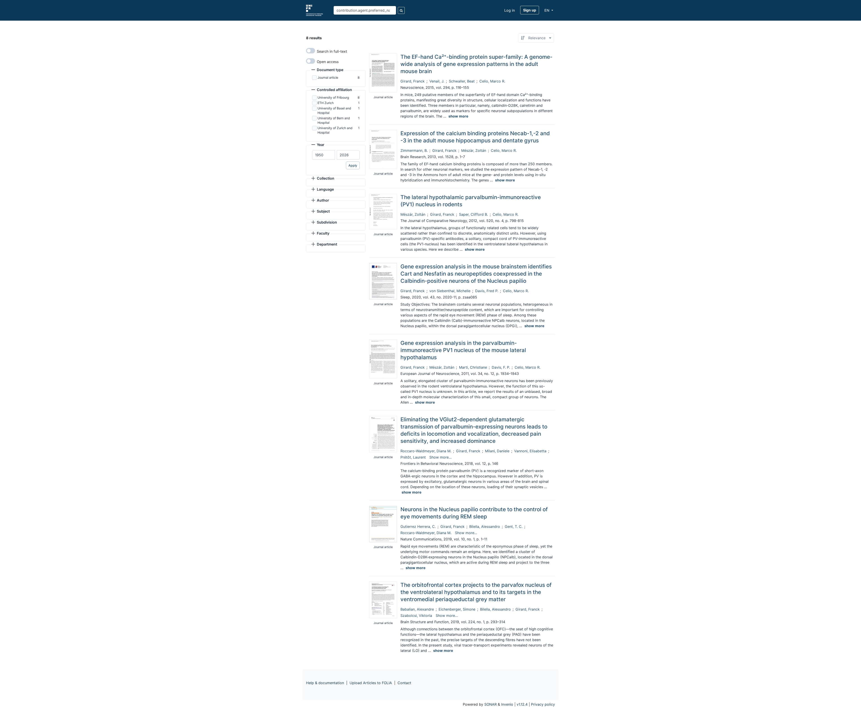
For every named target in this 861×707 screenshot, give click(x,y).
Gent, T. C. (513, 526)
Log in (509, 10)
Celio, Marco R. (492, 81)
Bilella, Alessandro (484, 526)
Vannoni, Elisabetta (530, 451)
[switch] (310, 50)
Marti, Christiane (473, 367)
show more (458, 116)
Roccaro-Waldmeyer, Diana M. (425, 451)
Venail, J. (436, 81)
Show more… (440, 457)
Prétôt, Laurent (413, 457)
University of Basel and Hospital (334, 110)
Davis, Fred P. (486, 291)
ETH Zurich (325, 103)
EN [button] (547, 10)
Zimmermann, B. (414, 150)
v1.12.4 (522, 704)
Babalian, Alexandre (417, 609)
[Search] (401, 10)
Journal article (327, 77)
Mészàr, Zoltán (473, 150)
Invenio (507, 704)
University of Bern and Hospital (333, 120)
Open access (328, 61)
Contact (404, 683)
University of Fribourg (333, 97)
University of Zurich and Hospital (334, 130)
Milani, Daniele (497, 451)
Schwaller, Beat (462, 81)
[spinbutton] (323, 155)
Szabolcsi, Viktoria (416, 615)
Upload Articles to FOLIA (371, 683)
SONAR (490, 704)
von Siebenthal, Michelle (449, 291)
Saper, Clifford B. (473, 214)
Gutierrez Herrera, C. (418, 526)
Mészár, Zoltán (412, 214)
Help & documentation (325, 683)
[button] (327, 70)
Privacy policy (543, 704)
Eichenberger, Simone (457, 609)
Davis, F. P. (501, 367)
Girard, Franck (412, 81)
